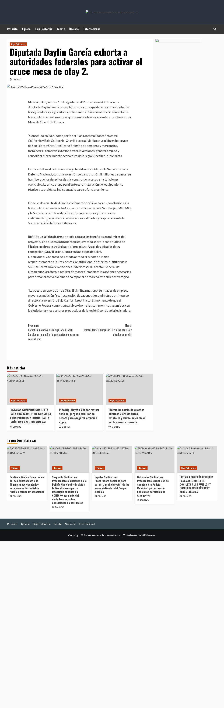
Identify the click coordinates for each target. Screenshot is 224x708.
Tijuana (26, 29)
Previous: (53, 332)
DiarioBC (17, 79)
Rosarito (12, 29)
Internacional (92, 29)
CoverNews (130, 535)
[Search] (215, 29)
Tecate (61, 29)
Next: (107, 330)
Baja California (43, 29)
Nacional (74, 29)
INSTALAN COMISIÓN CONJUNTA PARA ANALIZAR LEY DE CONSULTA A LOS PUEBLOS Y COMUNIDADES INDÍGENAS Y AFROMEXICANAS (30, 416)
